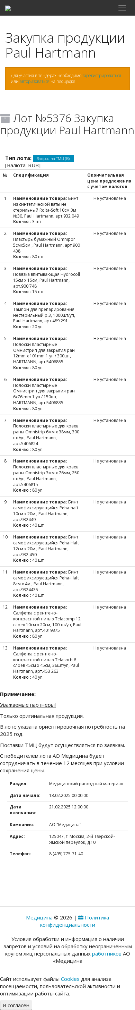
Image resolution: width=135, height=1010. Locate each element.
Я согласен (16, 1005)
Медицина (39, 917)
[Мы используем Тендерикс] (80, 917)
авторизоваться (35, 81)
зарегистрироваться (101, 75)
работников (107, 953)
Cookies (70, 978)
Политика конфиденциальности (74, 921)
